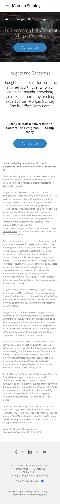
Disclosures (17, 465)
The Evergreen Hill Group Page (28, 19)
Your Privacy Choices (27, 481)
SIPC (24, 494)
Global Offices (30, 472)
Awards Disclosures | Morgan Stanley (20, 429)
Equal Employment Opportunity (31, 475)
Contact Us (30, 47)
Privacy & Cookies (39, 465)
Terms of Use (21, 468)
